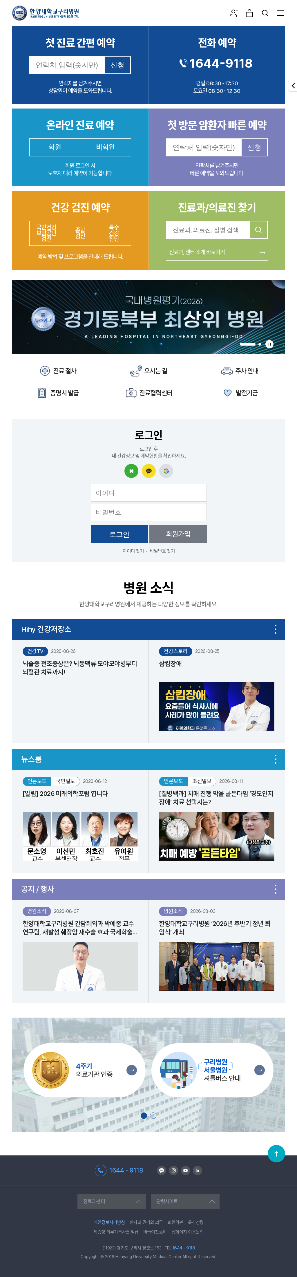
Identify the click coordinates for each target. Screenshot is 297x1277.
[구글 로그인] (166, 471)
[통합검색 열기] (265, 13)
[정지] (269, 344)
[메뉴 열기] (280, 13)
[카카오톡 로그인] (149, 471)
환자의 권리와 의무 (146, 1222)
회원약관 (175, 1222)
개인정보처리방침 (109, 1222)
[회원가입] (233, 13)
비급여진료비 (155, 1232)
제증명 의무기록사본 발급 (116, 1232)
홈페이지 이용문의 (187, 1232)
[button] (248, 344)
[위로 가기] (276, 1153)
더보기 (276, 629)
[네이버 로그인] (131, 471)
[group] (148, 317)
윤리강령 (196, 1222)
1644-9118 (221, 63)
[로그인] (249, 13)
